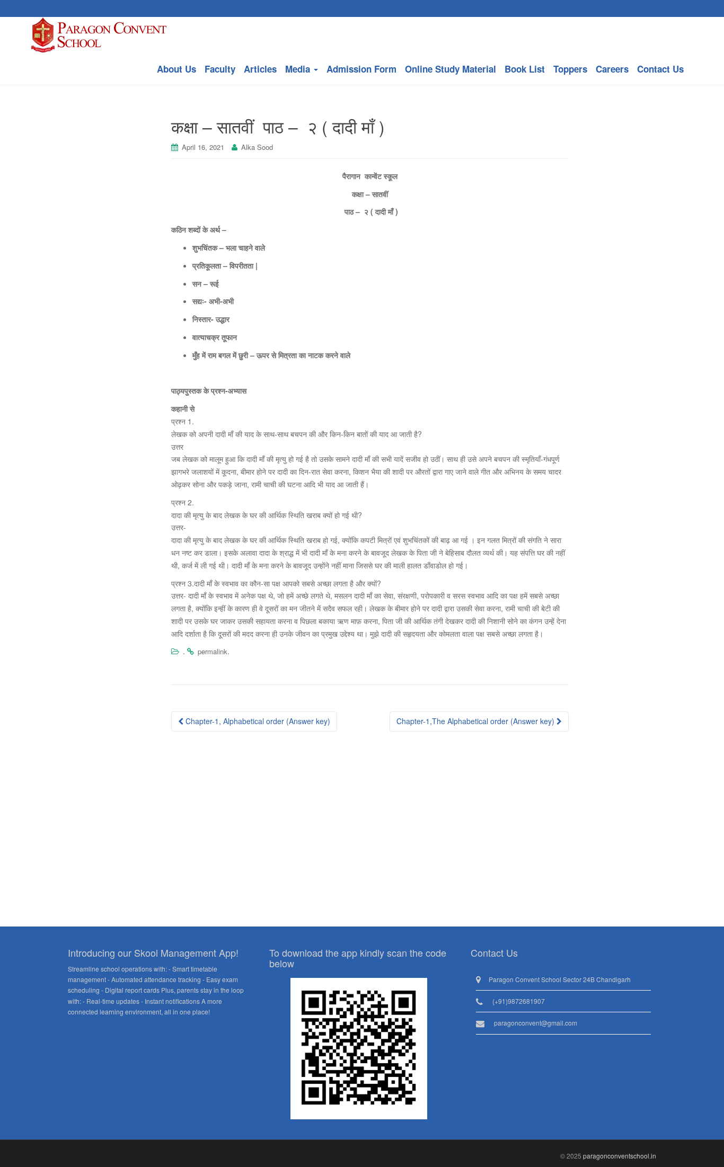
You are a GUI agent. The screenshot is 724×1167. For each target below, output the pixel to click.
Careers (612, 69)
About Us (176, 69)
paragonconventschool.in (619, 1155)
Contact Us (660, 69)
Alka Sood (257, 147)
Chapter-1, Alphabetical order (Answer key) (256, 721)
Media (299, 69)
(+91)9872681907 (518, 1000)
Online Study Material (450, 69)
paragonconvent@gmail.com (535, 1022)
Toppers (570, 69)
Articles (260, 69)
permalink (212, 651)
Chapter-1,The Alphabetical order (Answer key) (476, 721)
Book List (525, 69)
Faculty (220, 69)
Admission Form (361, 69)
